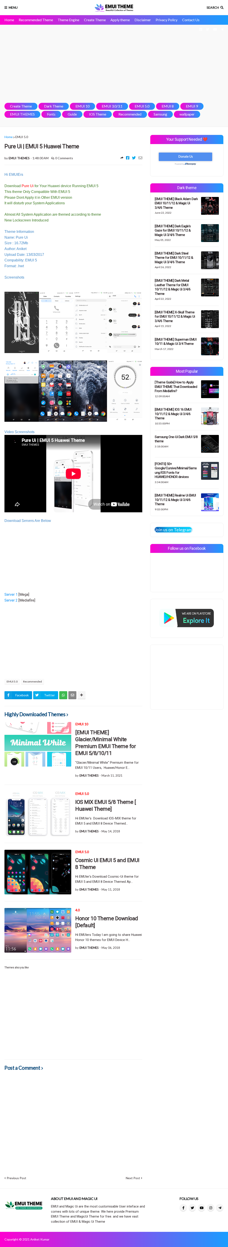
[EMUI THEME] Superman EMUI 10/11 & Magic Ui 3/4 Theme (175, 341)
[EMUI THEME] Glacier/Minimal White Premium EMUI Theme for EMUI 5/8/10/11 (105, 743)
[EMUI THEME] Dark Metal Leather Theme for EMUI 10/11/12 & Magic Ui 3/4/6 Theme (173, 287)
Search (213, 7)
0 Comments (64, 158)
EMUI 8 (168, 106)
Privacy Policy (166, 20)
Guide (72, 114)
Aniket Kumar (39, 1239)
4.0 (77, 910)
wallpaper (187, 114)
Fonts (51, 114)
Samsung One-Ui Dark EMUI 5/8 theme (176, 439)
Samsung (160, 114)
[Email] (140, 158)
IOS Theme (97, 114)
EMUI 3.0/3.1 (112, 106)
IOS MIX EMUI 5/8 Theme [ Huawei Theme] (105, 805)
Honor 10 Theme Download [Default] (106, 922)
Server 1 (11, 594)
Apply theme (120, 20)
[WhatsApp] (63, 695)
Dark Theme (53, 106)
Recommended (129, 114)
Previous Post (16, 1178)
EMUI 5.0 (142, 106)
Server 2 (11, 600)
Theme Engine (68, 20)
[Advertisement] (114, 64)
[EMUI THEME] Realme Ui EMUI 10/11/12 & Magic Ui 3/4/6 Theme (175, 499)
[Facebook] (127, 158)
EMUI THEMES (22, 114)
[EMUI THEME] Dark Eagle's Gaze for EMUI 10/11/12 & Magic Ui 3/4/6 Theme (173, 230)
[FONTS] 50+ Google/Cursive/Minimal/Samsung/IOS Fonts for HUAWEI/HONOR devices (176, 470)
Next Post (133, 1178)
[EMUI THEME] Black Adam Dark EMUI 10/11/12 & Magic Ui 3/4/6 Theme (176, 203)
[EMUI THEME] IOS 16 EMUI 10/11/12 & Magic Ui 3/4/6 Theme (173, 413)
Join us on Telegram (173, 529)
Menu (13, 7)
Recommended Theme (36, 20)
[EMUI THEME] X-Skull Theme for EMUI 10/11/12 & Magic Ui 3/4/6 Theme (175, 316)
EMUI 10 (82, 106)
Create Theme (95, 20)
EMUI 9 (192, 106)
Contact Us (191, 20)
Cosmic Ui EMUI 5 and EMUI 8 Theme (107, 863)
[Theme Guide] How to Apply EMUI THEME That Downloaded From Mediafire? (176, 386)
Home (9, 20)
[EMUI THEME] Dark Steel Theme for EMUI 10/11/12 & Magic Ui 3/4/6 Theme (174, 257)
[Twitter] (134, 158)
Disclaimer (142, 20)
